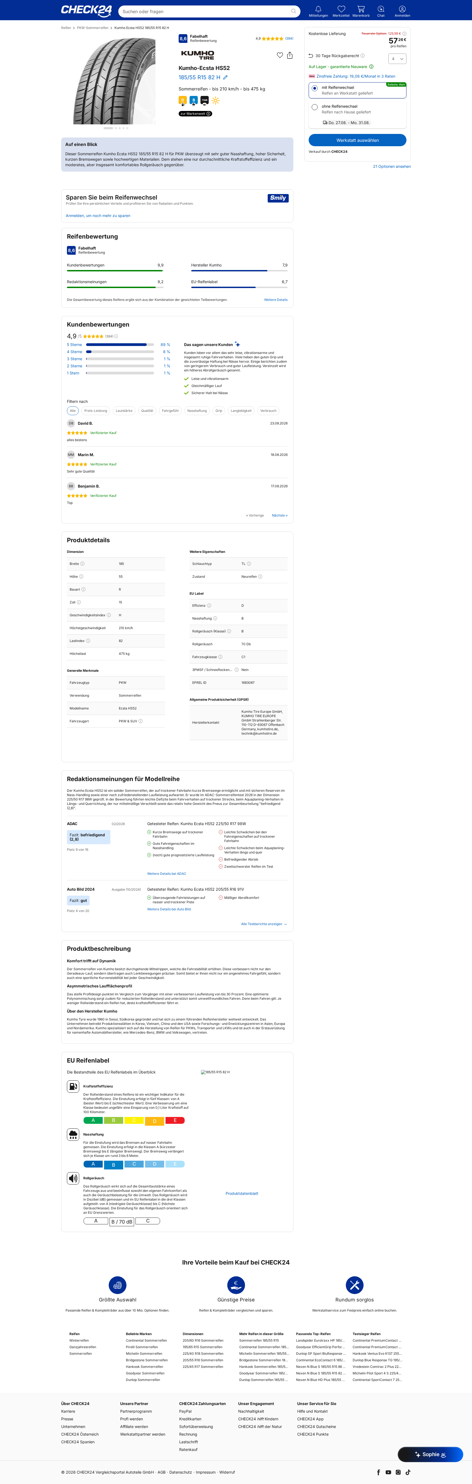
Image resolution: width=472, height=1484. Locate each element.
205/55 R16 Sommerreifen (203, 1360)
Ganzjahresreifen (82, 1347)
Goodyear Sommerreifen (145, 1373)
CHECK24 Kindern (258, 1418)
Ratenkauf (188, 1449)
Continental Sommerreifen (146, 1340)
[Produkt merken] (280, 55)
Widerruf (227, 1472)
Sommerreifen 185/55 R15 (259, 1340)
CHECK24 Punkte (313, 1434)
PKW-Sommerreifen (92, 28)
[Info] (82, 564)
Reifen (66, 28)
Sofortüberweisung (196, 1426)
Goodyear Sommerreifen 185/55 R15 (264, 1373)
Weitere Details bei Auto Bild (169, 909)
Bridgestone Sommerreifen (147, 1360)
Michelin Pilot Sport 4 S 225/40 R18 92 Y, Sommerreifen (378, 1373)
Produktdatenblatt (242, 1193)
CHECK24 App (310, 1418)
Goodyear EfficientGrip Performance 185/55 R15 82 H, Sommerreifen (321, 1347)
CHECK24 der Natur (260, 1426)
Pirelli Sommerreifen (142, 1347)
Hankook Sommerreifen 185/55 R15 (264, 1367)
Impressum (206, 1472)
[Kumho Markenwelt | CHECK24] (198, 55)
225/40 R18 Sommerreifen (203, 1353)
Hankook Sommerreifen (144, 1367)
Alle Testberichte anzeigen (261, 924)
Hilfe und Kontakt (312, 1411)
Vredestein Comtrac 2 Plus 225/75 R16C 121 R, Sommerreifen (378, 1367)
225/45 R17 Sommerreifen (203, 1367)
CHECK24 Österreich (80, 1434)
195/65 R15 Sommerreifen (202, 1347)
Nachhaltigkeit (251, 1411)
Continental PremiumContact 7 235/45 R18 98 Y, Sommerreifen (378, 1347)
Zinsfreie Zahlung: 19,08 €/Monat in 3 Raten (356, 76)
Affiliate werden (134, 1426)
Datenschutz (180, 1472)
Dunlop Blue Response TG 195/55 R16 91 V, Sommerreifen (378, 1360)
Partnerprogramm (136, 1411)
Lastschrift (188, 1441)
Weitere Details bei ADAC (166, 874)
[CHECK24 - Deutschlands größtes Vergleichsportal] (86, 11)
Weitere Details (276, 300)
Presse (67, 1418)
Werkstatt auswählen (358, 140)
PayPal (185, 1411)
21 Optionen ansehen (392, 166)
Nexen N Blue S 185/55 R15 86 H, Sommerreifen (321, 1367)
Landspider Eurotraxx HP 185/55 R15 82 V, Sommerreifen (321, 1340)
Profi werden (131, 1418)
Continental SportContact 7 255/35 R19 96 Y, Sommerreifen (378, 1380)
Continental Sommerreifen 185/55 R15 (264, 1347)
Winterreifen (79, 1340)
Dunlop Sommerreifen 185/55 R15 (264, 1380)
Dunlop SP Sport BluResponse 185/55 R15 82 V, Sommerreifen (321, 1353)
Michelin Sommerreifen (144, 1353)
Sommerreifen (80, 1353)
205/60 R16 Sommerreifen (203, 1340)
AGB (162, 1472)
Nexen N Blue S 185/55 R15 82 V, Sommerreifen (321, 1373)
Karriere (68, 1411)
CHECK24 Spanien (78, 1441)
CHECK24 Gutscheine (316, 1426)
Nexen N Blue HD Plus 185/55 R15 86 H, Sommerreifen (321, 1380)
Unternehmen (73, 1426)
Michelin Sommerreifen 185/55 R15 (264, 1353)
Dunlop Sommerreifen (143, 1380)
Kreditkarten (190, 1418)
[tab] (108, 128)
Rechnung (188, 1434)
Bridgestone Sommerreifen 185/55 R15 (264, 1360)
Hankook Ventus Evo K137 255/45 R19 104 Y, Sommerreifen (378, 1353)
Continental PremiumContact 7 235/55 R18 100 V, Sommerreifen (378, 1340)
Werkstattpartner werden (142, 1434)
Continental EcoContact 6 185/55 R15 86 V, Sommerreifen (321, 1360)
